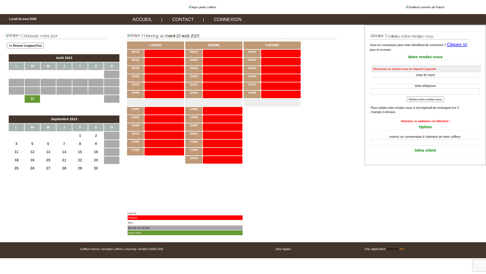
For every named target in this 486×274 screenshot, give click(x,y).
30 (96, 168)
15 (80, 152)
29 (80, 168)
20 (48, 160)
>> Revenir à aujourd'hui (25, 45)
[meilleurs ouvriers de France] (425, 7)
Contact (183, 19)
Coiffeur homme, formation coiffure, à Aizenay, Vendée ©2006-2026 (121, 249)
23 (96, 160)
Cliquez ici (457, 44)
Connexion (227, 19)
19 (32, 160)
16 (96, 152)
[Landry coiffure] (202, 7)
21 (64, 160)
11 (16, 152)
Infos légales (283, 249)
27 (48, 168)
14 (64, 152)
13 (48, 152)
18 (16, 160)
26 (32, 168)
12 (32, 152)
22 (80, 160)
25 (16, 168)
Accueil (142, 19)
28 (64, 168)
